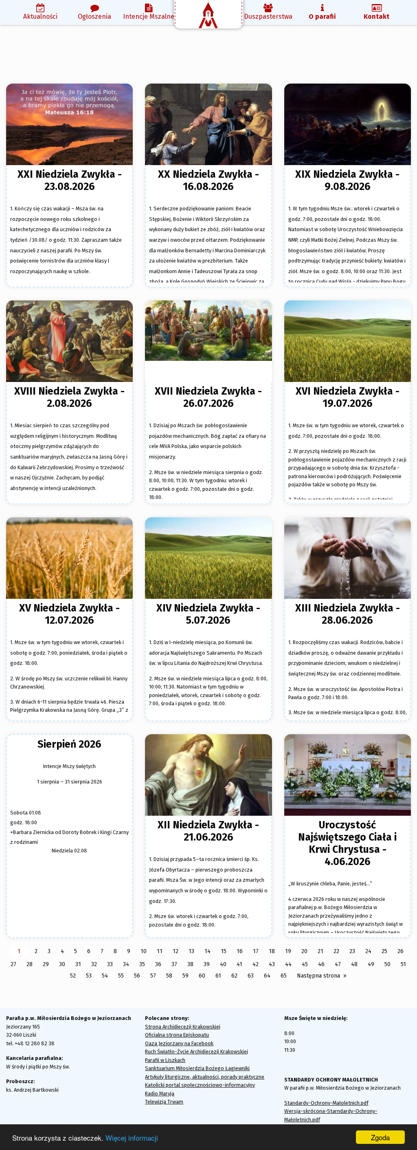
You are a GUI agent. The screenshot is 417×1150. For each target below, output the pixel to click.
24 (368, 951)
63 (251, 975)
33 (110, 964)
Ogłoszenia (94, 16)
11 (159, 951)
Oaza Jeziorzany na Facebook (179, 1043)
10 (143, 951)
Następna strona (318, 975)
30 (62, 964)
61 (218, 975)
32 (94, 964)
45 (305, 964)
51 (403, 964)
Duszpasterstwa (268, 16)
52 (73, 975)
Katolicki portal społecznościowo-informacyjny (200, 1085)
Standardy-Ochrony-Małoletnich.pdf (326, 1103)
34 (126, 964)
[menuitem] (40, 12)
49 (371, 964)
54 (105, 975)
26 (400, 951)
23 (352, 951)
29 (46, 964)
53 (89, 975)
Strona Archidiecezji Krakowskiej (182, 1027)
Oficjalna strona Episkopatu (177, 1035)
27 (13, 964)
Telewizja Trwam (164, 1102)
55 (121, 975)
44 (288, 964)
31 (78, 964)
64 (267, 975)
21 (320, 951)
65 (284, 975)
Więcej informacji (131, 1137)
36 (158, 964)
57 (153, 975)
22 (336, 951)
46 (321, 964)
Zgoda (380, 1137)
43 (272, 964)
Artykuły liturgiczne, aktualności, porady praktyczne (204, 1077)
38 (190, 964)
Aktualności (40, 16)
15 (223, 951)
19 (288, 951)
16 (240, 951)
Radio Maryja (159, 1093)
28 (29, 964)
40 (223, 964)
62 (234, 975)
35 (142, 964)
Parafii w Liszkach (165, 1060)
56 (137, 975)
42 (255, 964)
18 (272, 951)
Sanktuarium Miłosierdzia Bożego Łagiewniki (197, 1068)
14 (207, 951)
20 (304, 951)
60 (202, 975)
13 (191, 951)
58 (169, 975)
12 (175, 951)
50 (387, 964)
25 (384, 951)
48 (354, 964)
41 (239, 964)
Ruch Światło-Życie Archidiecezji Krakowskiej (196, 1051)
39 (207, 964)
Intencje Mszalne (148, 16)
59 (185, 975)
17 (256, 951)
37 (174, 964)
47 (338, 964)
